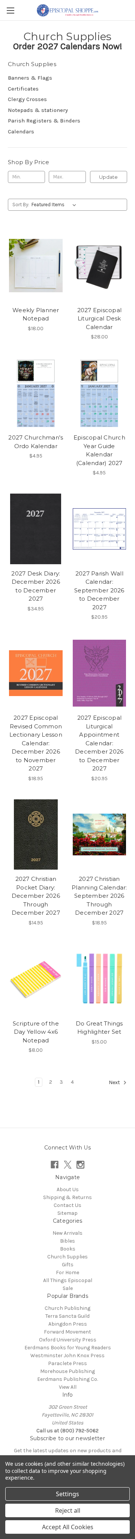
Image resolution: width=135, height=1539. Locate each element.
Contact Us (67, 1205)
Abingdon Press (67, 1324)
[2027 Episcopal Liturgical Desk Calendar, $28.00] (99, 265)
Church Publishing (67, 1308)
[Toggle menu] (10, 10)
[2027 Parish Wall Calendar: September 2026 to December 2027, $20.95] (99, 529)
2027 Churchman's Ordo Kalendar (35, 442)
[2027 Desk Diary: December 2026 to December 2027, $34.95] (36, 529)
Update (108, 177)
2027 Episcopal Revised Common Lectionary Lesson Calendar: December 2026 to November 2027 (35, 743)
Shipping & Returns (67, 1197)
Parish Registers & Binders (44, 120)
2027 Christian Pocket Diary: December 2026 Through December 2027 (36, 895)
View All (67, 1387)
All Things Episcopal (67, 1280)
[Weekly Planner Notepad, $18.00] (36, 265)
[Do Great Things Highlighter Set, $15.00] (99, 979)
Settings (67, 1494)
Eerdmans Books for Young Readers (67, 1347)
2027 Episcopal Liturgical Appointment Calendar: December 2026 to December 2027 (99, 743)
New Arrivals (67, 1233)
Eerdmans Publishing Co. (67, 1379)
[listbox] (55, 204)
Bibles (67, 1241)
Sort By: (20, 204)
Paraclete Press (67, 1363)
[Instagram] (80, 1165)
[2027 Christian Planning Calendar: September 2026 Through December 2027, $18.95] (99, 834)
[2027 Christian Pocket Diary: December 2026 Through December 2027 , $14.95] (36, 834)
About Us (68, 1189)
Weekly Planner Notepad (35, 314)
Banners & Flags (30, 77)
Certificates (23, 88)
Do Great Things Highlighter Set (99, 1028)
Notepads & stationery (38, 110)
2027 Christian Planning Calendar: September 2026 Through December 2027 (99, 895)
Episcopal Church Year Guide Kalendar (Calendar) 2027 (99, 450)
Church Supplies (67, 1257)
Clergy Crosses (27, 99)
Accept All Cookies (67, 1527)
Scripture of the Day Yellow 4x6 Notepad (36, 1032)
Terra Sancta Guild (67, 1316)
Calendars (21, 131)
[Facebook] (54, 1165)
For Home (67, 1272)
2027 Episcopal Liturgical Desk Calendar (99, 319)
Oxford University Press (67, 1340)
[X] (68, 1165)
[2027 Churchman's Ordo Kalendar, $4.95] (36, 393)
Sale (68, 1288)
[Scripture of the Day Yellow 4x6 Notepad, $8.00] (36, 979)
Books (67, 1249)
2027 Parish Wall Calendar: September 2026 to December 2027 (99, 590)
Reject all (67, 1510)
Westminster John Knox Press (67, 1355)
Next (115, 1082)
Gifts (68, 1264)
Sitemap (67, 1213)
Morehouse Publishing (67, 1371)
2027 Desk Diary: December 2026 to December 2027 (35, 586)
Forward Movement (67, 1332)
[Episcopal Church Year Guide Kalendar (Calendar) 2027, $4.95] (99, 393)
